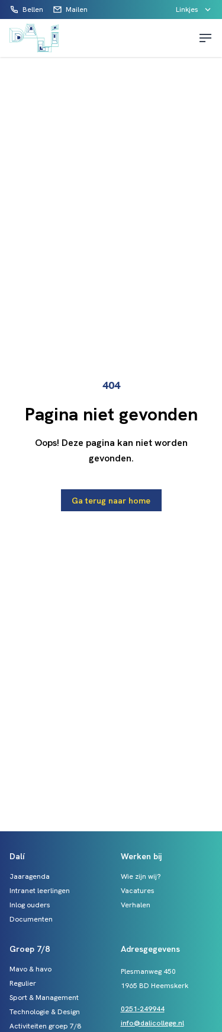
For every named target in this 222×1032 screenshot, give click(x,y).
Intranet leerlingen (39, 890)
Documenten (31, 919)
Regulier (22, 983)
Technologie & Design (44, 1012)
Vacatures (138, 890)
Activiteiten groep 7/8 (45, 1026)
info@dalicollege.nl (152, 1023)
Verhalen (135, 905)
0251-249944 (143, 1009)
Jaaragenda (29, 876)
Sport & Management (44, 997)
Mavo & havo (30, 969)
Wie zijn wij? (141, 876)
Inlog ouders (29, 905)
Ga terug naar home (111, 500)
